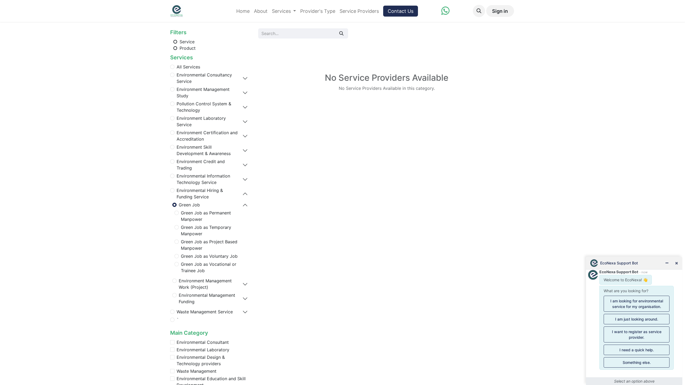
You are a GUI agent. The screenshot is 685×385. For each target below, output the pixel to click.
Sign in (500, 11)
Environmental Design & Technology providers (201, 360)
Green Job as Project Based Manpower (209, 245)
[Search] (341, 33)
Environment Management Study (203, 92)
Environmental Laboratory (203, 349)
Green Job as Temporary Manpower (206, 230)
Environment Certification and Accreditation (207, 136)
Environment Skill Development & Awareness (204, 150)
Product (187, 48)
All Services (188, 67)
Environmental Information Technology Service (203, 179)
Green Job (189, 204)
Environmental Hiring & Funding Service (200, 193)
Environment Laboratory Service (201, 121)
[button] (479, 11)
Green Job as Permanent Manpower (206, 216)
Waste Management (196, 371)
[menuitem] (243, 11)
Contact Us (400, 11)
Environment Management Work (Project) (205, 284)
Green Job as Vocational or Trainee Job (208, 267)
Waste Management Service (205, 311)
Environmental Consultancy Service (204, 78)
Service (186, 41)
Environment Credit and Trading (201, 165)
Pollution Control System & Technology (204, 107)
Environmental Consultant (203, 342)
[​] (445, 12)
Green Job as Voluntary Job (209, 256)
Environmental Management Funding (207, 298)
